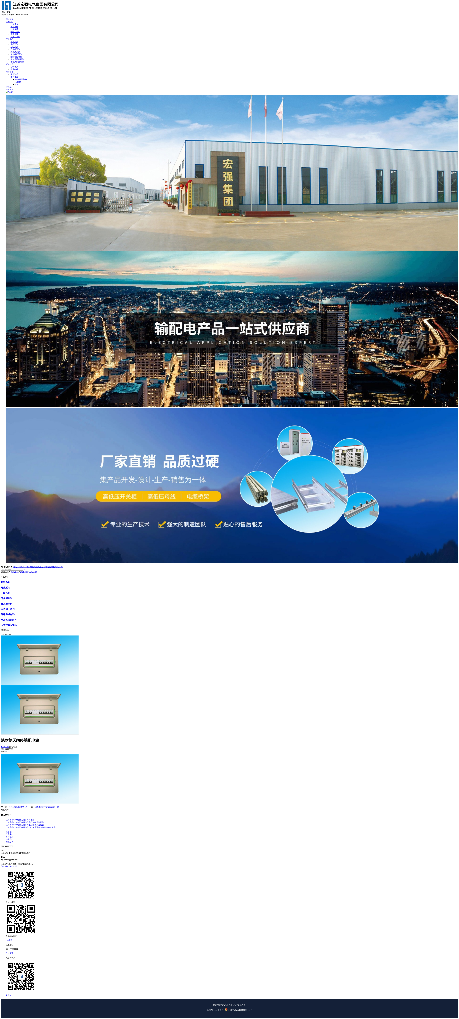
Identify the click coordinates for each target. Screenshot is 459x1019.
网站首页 (15, 572)
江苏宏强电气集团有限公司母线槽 (20, 820)
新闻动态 (9, 837)
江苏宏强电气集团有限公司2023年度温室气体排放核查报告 (30, 827)
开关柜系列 (6, 598)
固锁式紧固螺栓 (9, 625)
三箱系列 (33, 572)
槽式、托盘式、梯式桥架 (23, 567)
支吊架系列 (6, 603)
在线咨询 (5, 747)
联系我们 (9, 839)
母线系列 (5, 587)
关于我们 (9, 832)
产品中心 (24, 572)
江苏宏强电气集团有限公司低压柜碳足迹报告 (25, 825)
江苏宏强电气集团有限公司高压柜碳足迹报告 (25, 822)
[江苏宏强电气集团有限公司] (30, 10)
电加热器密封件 (9, 619)
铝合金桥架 (50, 567)
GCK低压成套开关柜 (18, 807)
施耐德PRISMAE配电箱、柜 (47, 807)
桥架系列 (5, 582)
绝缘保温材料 (8, 614)
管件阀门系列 (8, 609)
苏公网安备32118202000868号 (239, 1010)
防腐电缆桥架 (39, 567)
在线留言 (9, 842)
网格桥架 (59, 567)
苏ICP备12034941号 (9, 866)
